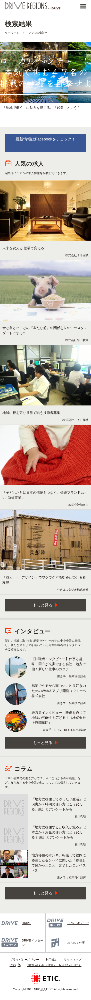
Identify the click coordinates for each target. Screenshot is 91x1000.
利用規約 (51, 959)
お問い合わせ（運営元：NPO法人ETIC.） (54, 965)
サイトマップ (72, 959)
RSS (13, 965)
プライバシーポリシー (24, 959)
